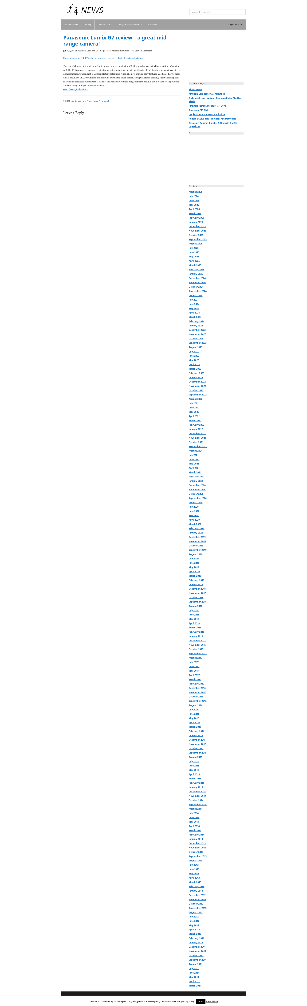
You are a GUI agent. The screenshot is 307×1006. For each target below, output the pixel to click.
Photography (105, 101)
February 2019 (196, 580)
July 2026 (194, 196)
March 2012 (195, 933)
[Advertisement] (216, 57)
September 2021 (198, 446)
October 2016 (196, 696)
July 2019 (194, 558)
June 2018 (194, 614)
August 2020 (195, 502)
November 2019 (197, 541)
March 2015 (195, 778)
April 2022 (194, 416)
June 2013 (194, 869)
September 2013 (198, 856)
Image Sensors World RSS (130, 24)
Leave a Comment (143, 50)
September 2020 (198, 498)
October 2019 (196, 545)
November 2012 (197, 899)
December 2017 (197, 640)
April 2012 (194, 929)
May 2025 (194, 256)
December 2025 (197, 226)
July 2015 (194, 761)
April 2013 (194, 877)
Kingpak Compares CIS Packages (207, 93)
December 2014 (197, 791)
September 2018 (198, 601)
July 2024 (194, 299)
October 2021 (196, 442)
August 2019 (195, 554)
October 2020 (196, 493)
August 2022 (195, 398)
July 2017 (194, 662)
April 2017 (194, 675)
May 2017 (194, 670)
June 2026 (194, 200)
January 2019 (196, 584)
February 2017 (196, 683)
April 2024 (194, 312)
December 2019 (197, 536)
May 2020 (194, 515)
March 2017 (195, 679)
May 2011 (194, 977)
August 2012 (195, 912)
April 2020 (194, 519)
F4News (72, 9)
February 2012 (196, 938)
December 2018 (197, 588)
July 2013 (194, 864)
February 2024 (196, 321)
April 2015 (194, 774)
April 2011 (194, 981)
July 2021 (194, 455)
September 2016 (198, 700)
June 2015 (194, 765)
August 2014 (195, 808)
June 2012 (194, 920)
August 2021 (195, 450)
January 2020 (196, 532)
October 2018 (196, 597)
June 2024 (194, 304)
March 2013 (195, 882)
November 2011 (197, 951)
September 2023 (198, 342)
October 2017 (196, 649)
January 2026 (196, 222)
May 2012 (194, 925)
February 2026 (196, 217)
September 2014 (198, 804)
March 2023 (195, 368)
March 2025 (195, 265)
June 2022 (194, 407)
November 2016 (197, 692)
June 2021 (194, 459)
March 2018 (195, 627)
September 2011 (198, 959)
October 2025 (196, 234)
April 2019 (194, 571)
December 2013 (197, 843)
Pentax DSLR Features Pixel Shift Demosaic (212, 118)
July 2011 (194, 968)
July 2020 (194, 506)
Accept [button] (201, 1001)
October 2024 (196, 286)
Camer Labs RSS (105, 24)
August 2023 (195, 347)
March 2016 (195, 726)
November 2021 (197, 437)
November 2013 (197, 847)
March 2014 (195, 830)
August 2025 (195, 243)
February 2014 (196, 834)
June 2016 (194, 713)
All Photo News (71, 24)
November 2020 (197, 489)
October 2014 (196, 800)
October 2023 (196, 338)
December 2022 (197, 381)
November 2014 (197, 795)
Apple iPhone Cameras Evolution (207, 114)
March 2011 (195, 985)
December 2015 (197, 739)
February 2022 (196, 424)
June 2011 (194, 972)
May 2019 (194, 567)
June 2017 (194, 666)
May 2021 (194, 463)
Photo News (92, 101)
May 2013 (194, 873)
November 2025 (197, 230)
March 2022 (195, 420)
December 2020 (197, 485)
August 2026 (195, 191)
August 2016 (195, 705)
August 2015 (195, 756)
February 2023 (196, 373)
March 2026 (195, 213)
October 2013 (196, 851)
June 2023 (194, 355)
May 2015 (194, 769)
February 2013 (196, 886)
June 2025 (194, 252)
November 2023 (197, 334)
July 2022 (194, 403)
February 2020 (196, 528)
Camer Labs (80, 101)
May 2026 (194, 204)
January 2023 (196, 377)
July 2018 (194, 610)
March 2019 (195, 575)
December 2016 (197, 687)
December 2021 (197, 433)
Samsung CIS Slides (199, 110)
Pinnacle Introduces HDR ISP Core (207, 105)
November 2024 (197, 282)
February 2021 (196, 476)
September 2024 (198, 291)
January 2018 (196, 636)
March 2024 (195, 316)
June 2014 (194, 817)
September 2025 (198, 239)
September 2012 (198, 907)
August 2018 (195, 605)
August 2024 (195, 295)
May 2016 (194, 718)
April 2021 (194, 467)
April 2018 (194, 623)
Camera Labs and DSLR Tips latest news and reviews (104, 50)
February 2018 (196, 631)
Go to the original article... (130, 58)
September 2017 (198, 653)
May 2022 (194, 411)
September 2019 (198, 549)
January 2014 (196, 838)
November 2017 (197, 644)
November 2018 (197, 593)
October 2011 (196, 955)
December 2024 (197, 278)
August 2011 (195, 964)
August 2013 (195, 860)
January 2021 (196, 480)
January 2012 (196, 942)
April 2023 (194, 364)
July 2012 (194, 916)
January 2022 (196, 429)
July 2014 (194, 813)
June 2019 (194, 562)
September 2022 (198, 394)
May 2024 (194, 308)
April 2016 (194, 722)
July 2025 (194, 247)
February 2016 (196, 731)
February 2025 (196, 269)
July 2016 (194, 709)
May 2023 (194, 360)
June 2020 (194, 511)
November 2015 (197, 744)
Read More (212, 1001)
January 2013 (196, 890)
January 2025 (196, 273)
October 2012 (196, 903)
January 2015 (196, 787)
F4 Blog (88, 24)
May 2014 (194, 821)
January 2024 (196, 325)
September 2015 (198, 752)
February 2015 (196, 782)
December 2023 (197, 329)
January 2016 (196, 735)
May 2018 (194, 618)
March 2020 (195, 524)
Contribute (153, 24)
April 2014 (194, 826)
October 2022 (196, 390)
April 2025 (194, 260)
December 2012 (197, 895)
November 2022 (197, 385)
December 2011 (197, 946)
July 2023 (194, 351)
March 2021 (195, 472)
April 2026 (194, 209)
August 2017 (195, 657)
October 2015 (196, 748)
